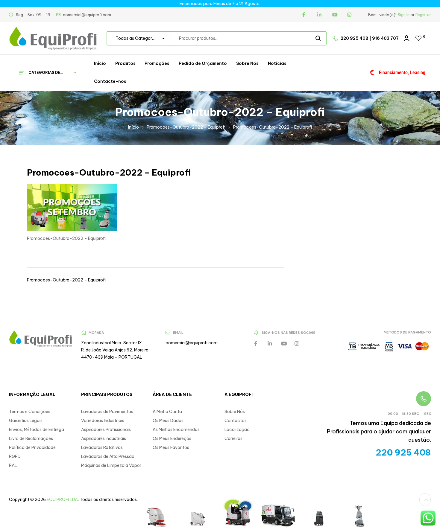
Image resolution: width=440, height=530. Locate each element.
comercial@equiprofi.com (192, 342)
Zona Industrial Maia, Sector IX (111, 342)
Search (318, 38)
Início (133, 127)
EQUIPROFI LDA (62, 499)
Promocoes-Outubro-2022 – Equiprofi (186, 127)
